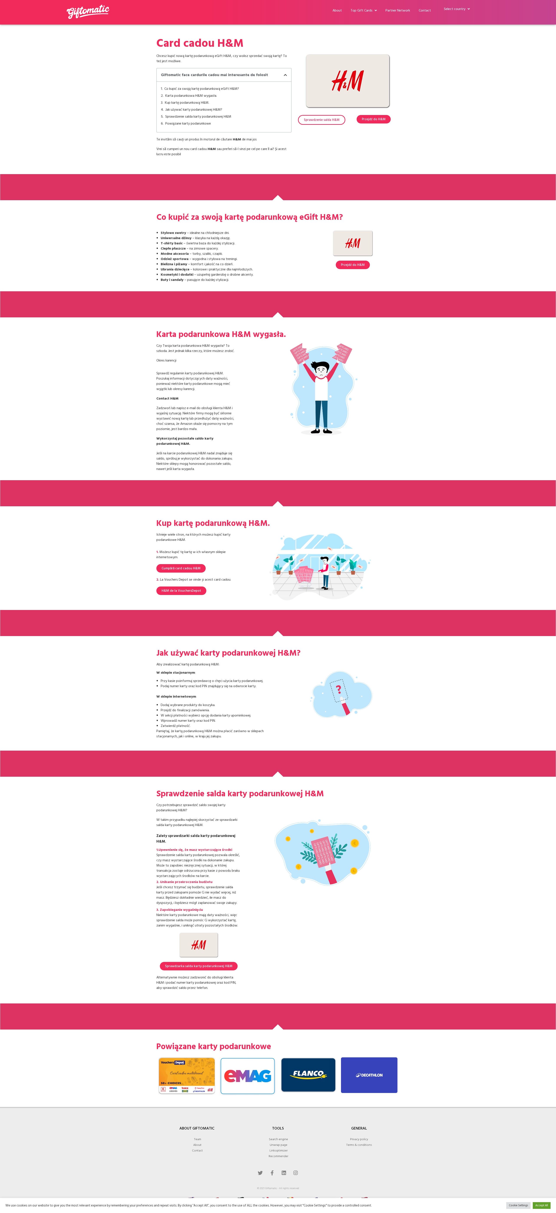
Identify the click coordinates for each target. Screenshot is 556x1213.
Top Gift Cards (361, 10)
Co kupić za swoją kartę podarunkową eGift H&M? (201, 88)
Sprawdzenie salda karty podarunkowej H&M (198, 116)
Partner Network (398, 10)
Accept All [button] (541, 1205)
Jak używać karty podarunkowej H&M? (193, 109)
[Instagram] (295, 1172)
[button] (285, 75)
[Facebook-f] (272, 1172)
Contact (425, 10)
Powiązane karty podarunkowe (188, 123)
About (337, 10)
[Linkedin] (283, 1172)
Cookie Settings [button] (518, 1205)
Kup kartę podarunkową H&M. (187, 102)
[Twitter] (260, 1172)
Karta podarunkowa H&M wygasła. (191, 95)
